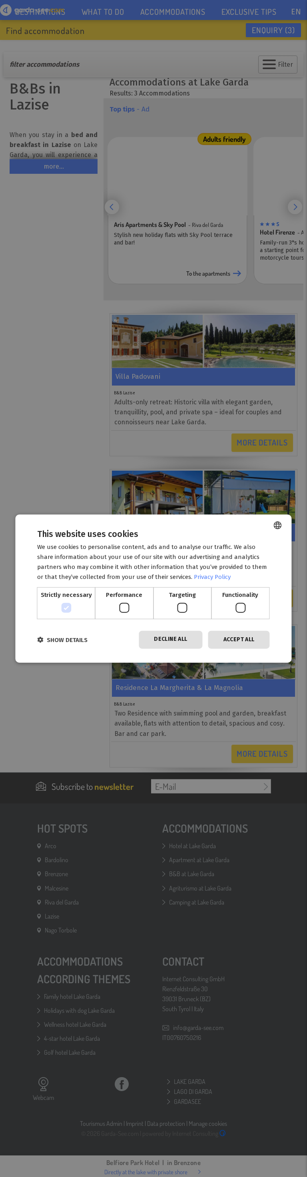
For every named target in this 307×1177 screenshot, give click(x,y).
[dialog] (153, 589)
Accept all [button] (239, 639)
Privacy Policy (212, 576)
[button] (62, 639)
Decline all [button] (170, 639)
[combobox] (278, 525)
